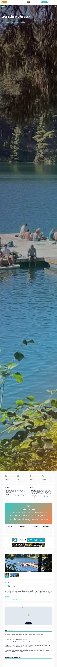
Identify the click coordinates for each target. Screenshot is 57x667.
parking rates (46, 638)
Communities (20, 2)
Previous (47, 555)
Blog (16, 2)
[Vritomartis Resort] (28, 540)
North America (16, 22)
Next (50, 555)
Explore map (28, 623)
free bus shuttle (23, 494)
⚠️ (55, 6)
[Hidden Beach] (28, 545)
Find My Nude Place (12, 2)
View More (7, 596)
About (34, 2)
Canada (12, 22)
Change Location (44, 2)
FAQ (39, 2)
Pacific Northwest (22, 22)
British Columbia (7, 22)
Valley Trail (26, 649)
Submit (37, 2)
